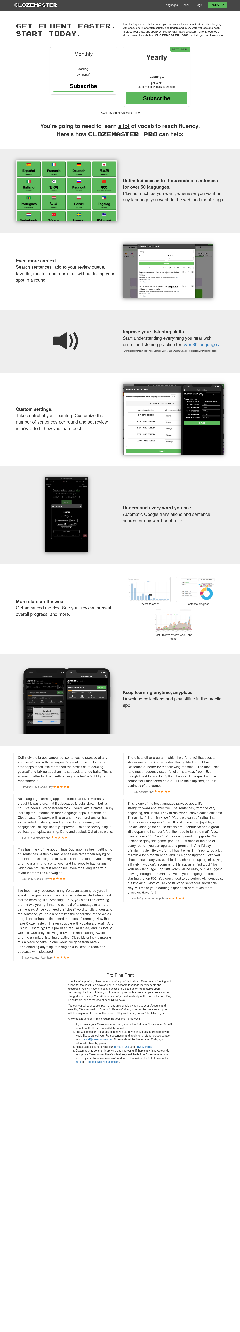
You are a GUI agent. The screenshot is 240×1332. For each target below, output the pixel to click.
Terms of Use (122, 1047)
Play (216, 4)
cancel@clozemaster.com (97, 1039)
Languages (171, 5)
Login (199, 5)
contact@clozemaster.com (103, 1062)
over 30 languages (201, 344)
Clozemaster (35, 4)
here (78, 1062)
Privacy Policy (144, 1047)
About (186, 5)
